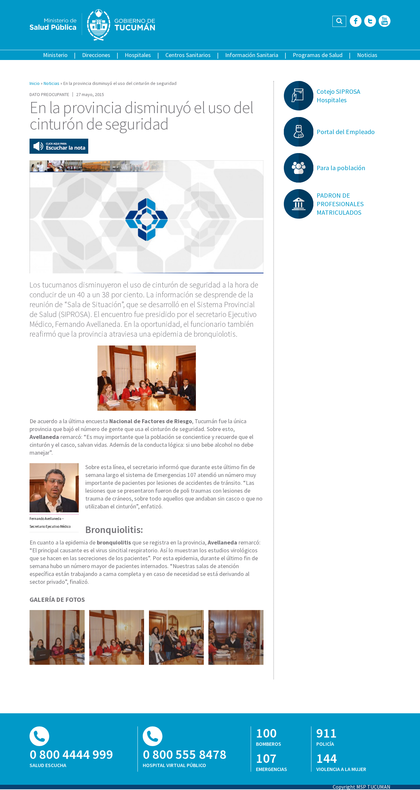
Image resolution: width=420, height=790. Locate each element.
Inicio (35, 83)
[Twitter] (370, 21)
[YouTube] (384, 21)
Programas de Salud (318, 55)
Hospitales (138, 55)
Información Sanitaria (251, 55)
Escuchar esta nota (59, 146)
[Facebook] (356, 21)
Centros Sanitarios (188, 55)
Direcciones (96, 55)
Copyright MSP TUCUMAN (361, 786)
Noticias (367, 55)
